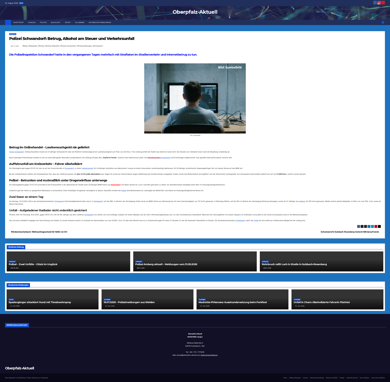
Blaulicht (56, 22)
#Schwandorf (98, 46)
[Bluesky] (195, 57)
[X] (195, 73)
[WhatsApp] (195, 60)
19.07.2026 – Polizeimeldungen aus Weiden (129, 375)
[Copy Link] (195, 67)
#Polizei (41, 46)
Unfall (256, 257)
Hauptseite (18, 22)
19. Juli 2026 (15, 379)
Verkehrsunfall (87, 205)
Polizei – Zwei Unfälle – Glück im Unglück (33, 337)
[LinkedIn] (195, 64)
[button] (379, 22)
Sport (68, 22)
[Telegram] (195, 77)
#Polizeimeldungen (84, 46)
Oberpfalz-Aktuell (195, 12)
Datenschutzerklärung (100, 22)
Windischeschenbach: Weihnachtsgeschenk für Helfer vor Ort (39, 305)
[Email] (195, 54)
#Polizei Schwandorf (68, 46)
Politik (43, 22)
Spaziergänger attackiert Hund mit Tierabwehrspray (40, 375)
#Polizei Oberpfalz (52, 46)
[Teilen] (195, 87)
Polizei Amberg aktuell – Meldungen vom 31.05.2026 (166, 337)
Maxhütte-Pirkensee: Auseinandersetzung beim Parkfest (233, 375)
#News (25, 46)
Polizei (11, 188)
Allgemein (79, 22)
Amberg (302, 238)
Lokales (32, 22)
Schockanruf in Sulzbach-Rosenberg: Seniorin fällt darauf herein (350, 305)
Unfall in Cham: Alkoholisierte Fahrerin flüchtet (322, 375)
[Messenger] (195, 80)
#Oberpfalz (33, 46)
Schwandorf (19, 188)
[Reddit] (195, 70)
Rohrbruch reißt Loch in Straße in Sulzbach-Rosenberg (294, 337)
